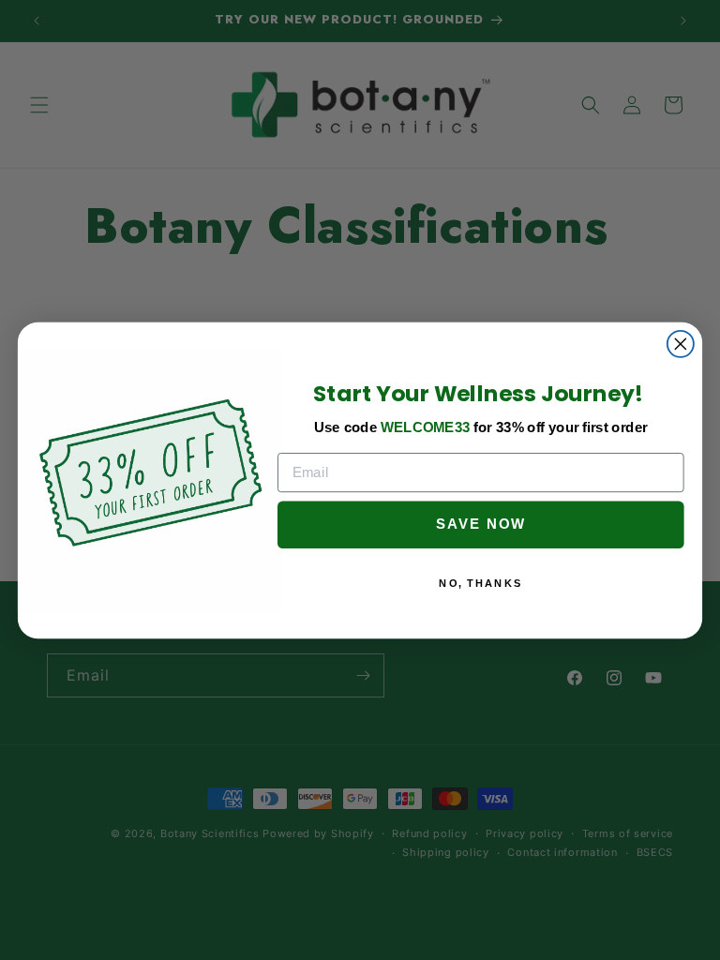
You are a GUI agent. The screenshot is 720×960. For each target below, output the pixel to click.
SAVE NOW (481, 524)
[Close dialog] (681, 343)
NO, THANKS (480, 583)
